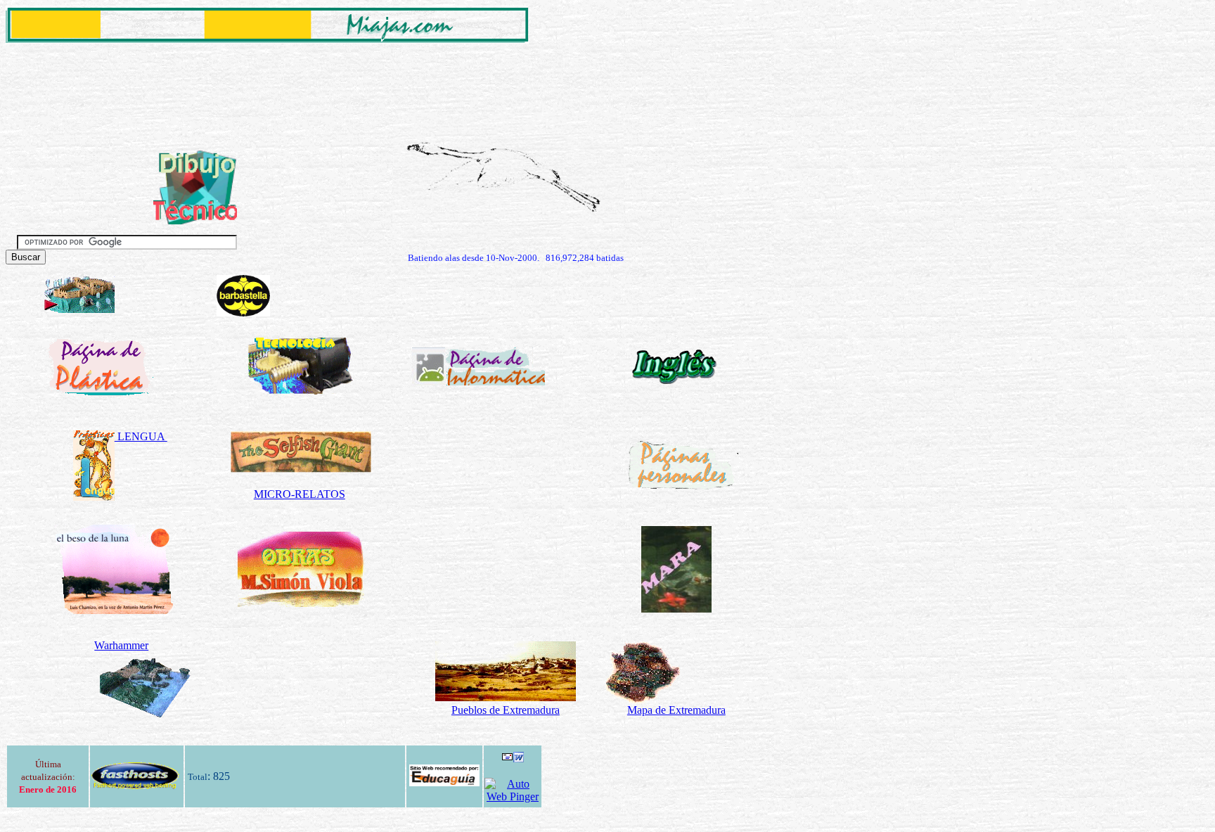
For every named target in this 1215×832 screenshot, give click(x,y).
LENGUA (141, 436)
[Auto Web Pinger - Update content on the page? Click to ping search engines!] (512, 796)
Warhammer (121, 645)
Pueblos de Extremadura (505, 710)
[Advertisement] (262, 78)
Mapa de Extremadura (676, 710)
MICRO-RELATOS (299, 494)
